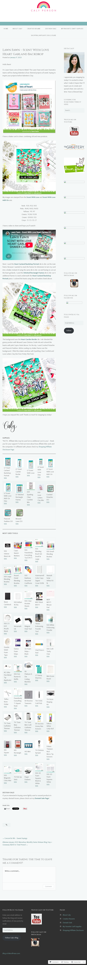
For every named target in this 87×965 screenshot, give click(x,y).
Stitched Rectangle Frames (34, 273)
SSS (5, 478)
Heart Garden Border (29, 339)
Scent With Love (33, 197)
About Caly (17, 29)
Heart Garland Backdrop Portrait (26, 264)
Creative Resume (33, 29)
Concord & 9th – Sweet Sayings (15, 838)
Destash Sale (50, 29)
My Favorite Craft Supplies (72, 29)
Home (6, 29)
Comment (48, 886)
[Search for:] (74, 110)
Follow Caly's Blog (11, 938)
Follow (68, 331)
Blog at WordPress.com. (11, 953)
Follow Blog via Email (13, 910)
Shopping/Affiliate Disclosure (43, 35)
